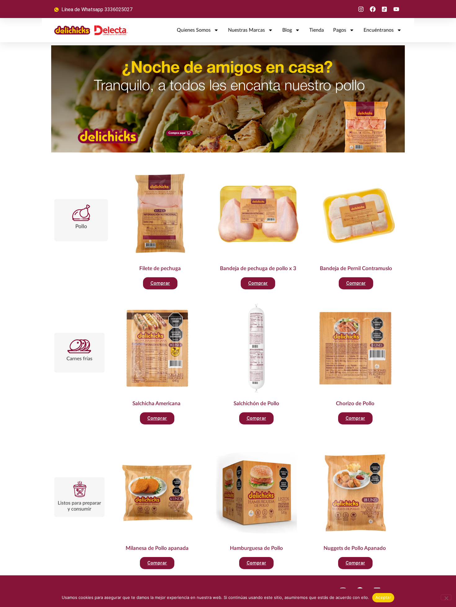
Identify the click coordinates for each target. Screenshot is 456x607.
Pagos (339, 30)
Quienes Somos (194, 30)
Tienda (316, 30)
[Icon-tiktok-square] (384, 9)
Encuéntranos (379, 30)
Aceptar (383, 597)
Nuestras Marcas (246, 30)
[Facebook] (372, 9)
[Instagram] (360, 9)
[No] (446, 597)
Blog (287, 30)
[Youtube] (396, 9)
